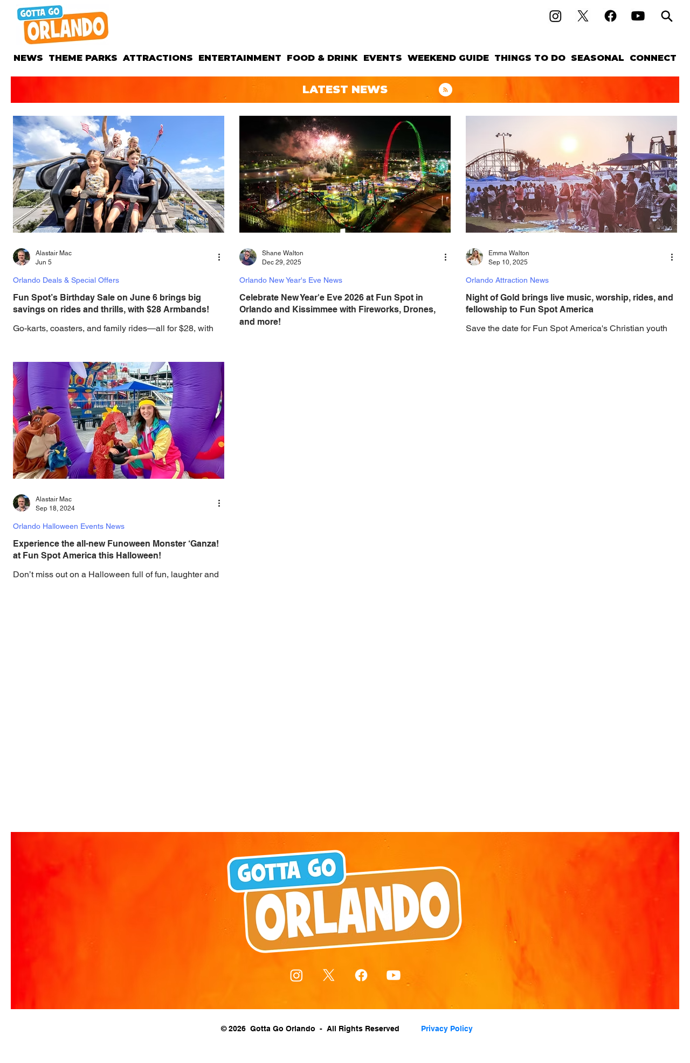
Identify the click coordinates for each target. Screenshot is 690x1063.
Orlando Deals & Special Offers (66, 280)
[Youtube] (638, 16)
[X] (583, 16)
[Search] (667, 16)
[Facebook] (610, 16)
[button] (83, 58)
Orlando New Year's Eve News (290, 280)
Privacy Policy (447, 1028)
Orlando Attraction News (507, 280)
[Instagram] (555, 16)
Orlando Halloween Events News (69, 526)
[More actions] (222, 256)
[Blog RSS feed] (445, 90)
